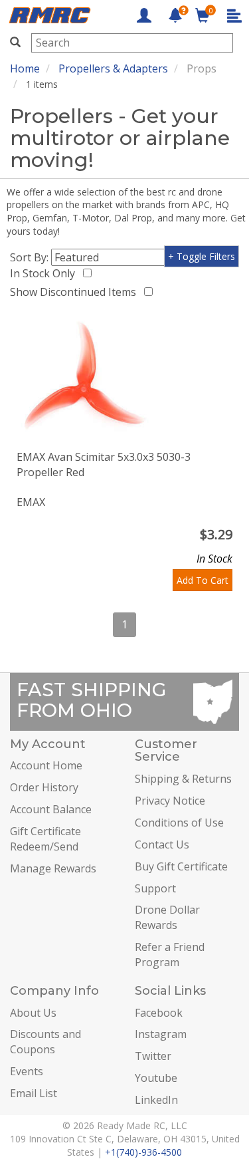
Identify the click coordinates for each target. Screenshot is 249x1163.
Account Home (46, 765)
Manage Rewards (53, 868)
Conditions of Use (179, 822)
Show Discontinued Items (75, 292)
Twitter (153, 1056)
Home (25, 68)
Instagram (161, 1034)
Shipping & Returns (183, 778)
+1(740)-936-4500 (143, 1152)
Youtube (156, 1078)
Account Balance (51, 809)
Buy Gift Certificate (181, 866)
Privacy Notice (170, 800)
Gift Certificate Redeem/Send (45, 839)
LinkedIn (156, 1100)
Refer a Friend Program (170, 954)
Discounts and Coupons (45, 1042)
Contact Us (162, 844)
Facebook (159, 1012)
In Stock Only (45, 273)
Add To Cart (202, 580)
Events (26, 1071)
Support (155, 888)
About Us (33, 1012)
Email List (33, 1093)
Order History (44, 787)
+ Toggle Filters (201, 256)
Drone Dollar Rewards (167, 917)
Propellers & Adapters (113, 68)
